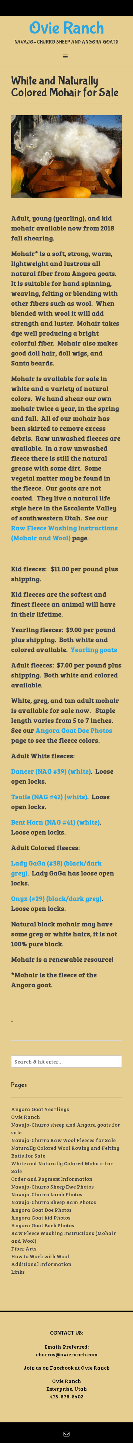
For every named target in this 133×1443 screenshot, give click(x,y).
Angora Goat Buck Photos (42, 1225)
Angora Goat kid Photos (41, 1217)
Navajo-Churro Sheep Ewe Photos (52, 1186)
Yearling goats (94, 649)
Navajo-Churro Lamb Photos (46, 1194)
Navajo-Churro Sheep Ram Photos (53, 1202)
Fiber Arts (24, 1248)
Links (18, 1271)
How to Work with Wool (40, 1256)
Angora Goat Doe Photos (73, 730)
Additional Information (41, 1263)
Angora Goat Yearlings (40, 1109)
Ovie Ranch (66, 28)
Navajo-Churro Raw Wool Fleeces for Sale (63, 1140)
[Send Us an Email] (66, 1433)
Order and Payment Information (51, 1178)
